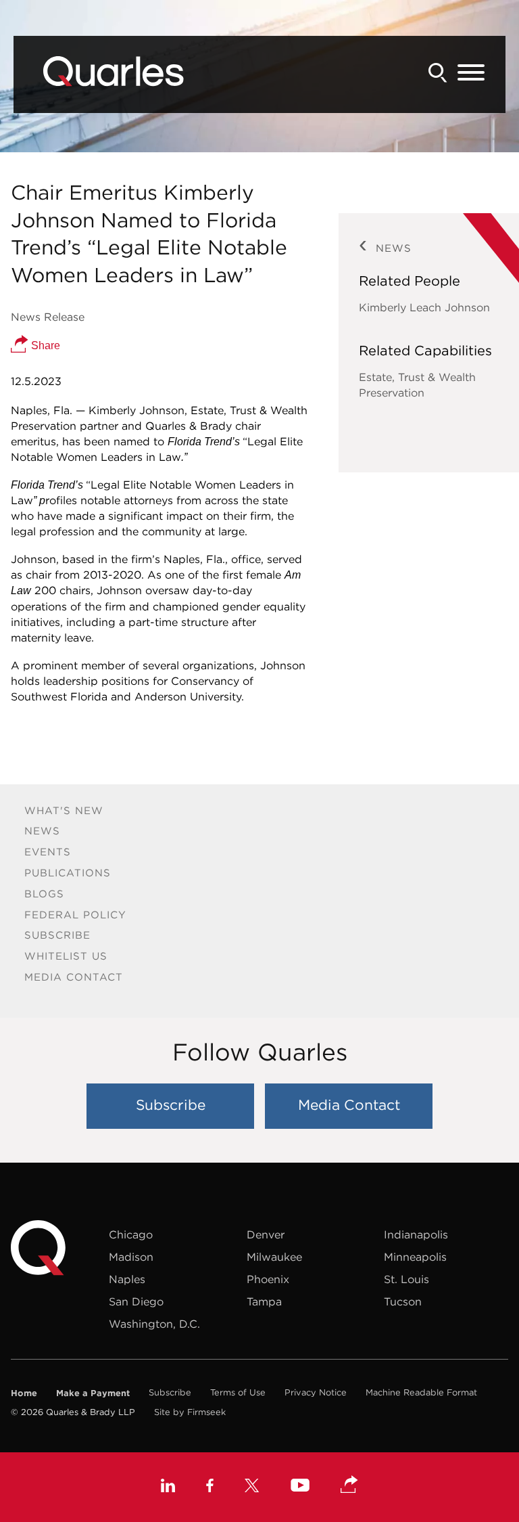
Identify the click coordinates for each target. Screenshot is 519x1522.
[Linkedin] (168, 1487)
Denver (266, 1234)
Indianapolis (416, 1234)
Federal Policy (75, 914)
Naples (127, 1279)
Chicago (131, 1234)
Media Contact (73, 976)
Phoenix (268, 1279)
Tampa (264, 1301)
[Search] (437, 73)
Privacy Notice (316, 1392)
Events (47, 851)
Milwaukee (274, 1256)
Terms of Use (238, 1392)
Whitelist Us (65, 955)
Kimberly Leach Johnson (424, 307)
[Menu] (471, 73)
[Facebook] (209, 1487)
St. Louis (406, 1279)
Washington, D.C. (154, 1323)
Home (24, 1393)
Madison (131, 1256)
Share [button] (44, 345)
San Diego (136, 1301)
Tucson (403, 1301)
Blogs (44, 893)
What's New (63, 810)
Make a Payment (93, 1393)
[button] (349, 1485)
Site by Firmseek (190, 1412)
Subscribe (57, 934)
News (42, 830)
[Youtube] (300, 1487)
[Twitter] (252, 1487)
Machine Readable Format (421, 1392)
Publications (67, 872)
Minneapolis (415, 1256)
